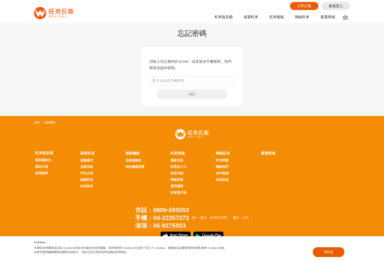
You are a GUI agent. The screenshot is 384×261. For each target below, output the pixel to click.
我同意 (328, 252)
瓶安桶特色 (43, 160)
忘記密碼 (49, 122)
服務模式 (86, 160)
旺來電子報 (179, 192)
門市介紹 (86, 173)
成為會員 (222, 179)
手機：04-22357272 (162, 217)
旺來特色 (86, 186)
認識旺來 (86, 179)
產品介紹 (41, 166)
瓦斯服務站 (133, 160)
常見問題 (222, 160)
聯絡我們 (222, 166)
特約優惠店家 (135, 166)
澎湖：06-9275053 (160, 225)
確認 (192, 94)
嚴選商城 (328, 17)
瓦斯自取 (86, 166)
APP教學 (222, 173)
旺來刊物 (177, 173)
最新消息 (177, 160)
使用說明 (41, 173)
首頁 (37, 122)
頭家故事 (177, 179)
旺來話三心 (179, 166)
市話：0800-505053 (162, 210)
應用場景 (177, 186)
